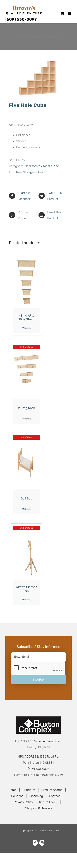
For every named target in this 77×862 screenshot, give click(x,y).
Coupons (17, 796)
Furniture (29, 790)
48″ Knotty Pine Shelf (26, 317)
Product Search (51, 790)
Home (12, 790)
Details (27, 328)
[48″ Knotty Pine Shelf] (26, 281)
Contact (54, 796)
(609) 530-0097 (21, 19)
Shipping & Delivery (38, 808)
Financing (36, 796)
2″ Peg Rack (26, 408)
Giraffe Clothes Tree (26, 589)
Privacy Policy (23, 802)
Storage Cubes (33, 172)
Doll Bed (26, 498)
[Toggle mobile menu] (70, 13)
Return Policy (48, 802)
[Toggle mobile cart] (62, 13)
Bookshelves (33, 166)
